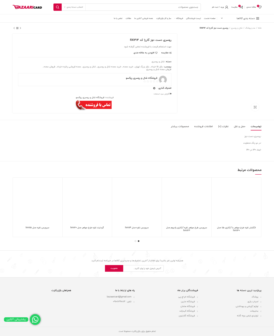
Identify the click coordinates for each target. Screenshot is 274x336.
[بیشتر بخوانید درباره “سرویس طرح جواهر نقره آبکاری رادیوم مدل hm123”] (167, 192)
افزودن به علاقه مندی (144, 53)
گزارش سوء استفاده (162, 94)
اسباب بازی (253, 301)
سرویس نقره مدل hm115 (37, 227)
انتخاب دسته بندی (75, 7)
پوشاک (255, 296)
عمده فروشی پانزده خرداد (69, 67)
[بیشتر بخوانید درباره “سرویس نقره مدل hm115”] (17, 192)
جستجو (57, 7)
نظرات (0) (223, 126)
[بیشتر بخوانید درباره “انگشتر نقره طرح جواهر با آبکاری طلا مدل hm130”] (216, 192)
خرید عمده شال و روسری (109, 67)
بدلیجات (254, 311)
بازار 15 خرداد (157, 67)
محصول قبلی (20, 28)
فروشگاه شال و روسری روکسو (90, 97)
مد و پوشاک (250, 28)
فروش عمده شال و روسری (158, 69)
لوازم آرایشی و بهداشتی (247, 306)
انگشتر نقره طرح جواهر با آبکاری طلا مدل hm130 (236, 229)
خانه (259, 28)
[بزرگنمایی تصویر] (255, 107)
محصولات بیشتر (180, 126)
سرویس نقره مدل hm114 (137, 227)
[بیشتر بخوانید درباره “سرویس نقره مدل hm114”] (117, 192)
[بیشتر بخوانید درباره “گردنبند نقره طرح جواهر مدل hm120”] (67, 192)
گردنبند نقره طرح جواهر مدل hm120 (87, 227)
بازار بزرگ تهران (142, 67)
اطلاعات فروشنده (203, 126)
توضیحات (256, 126)
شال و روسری (236, 28)
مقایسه (164, 53)
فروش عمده (49, 67)
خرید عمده (128, 67)
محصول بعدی (14, 28)
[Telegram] (154, 88)
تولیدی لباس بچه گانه (247, 315)
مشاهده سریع (216, 199)
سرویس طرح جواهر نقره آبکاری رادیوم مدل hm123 (186, 229)
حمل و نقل (239, 126)
